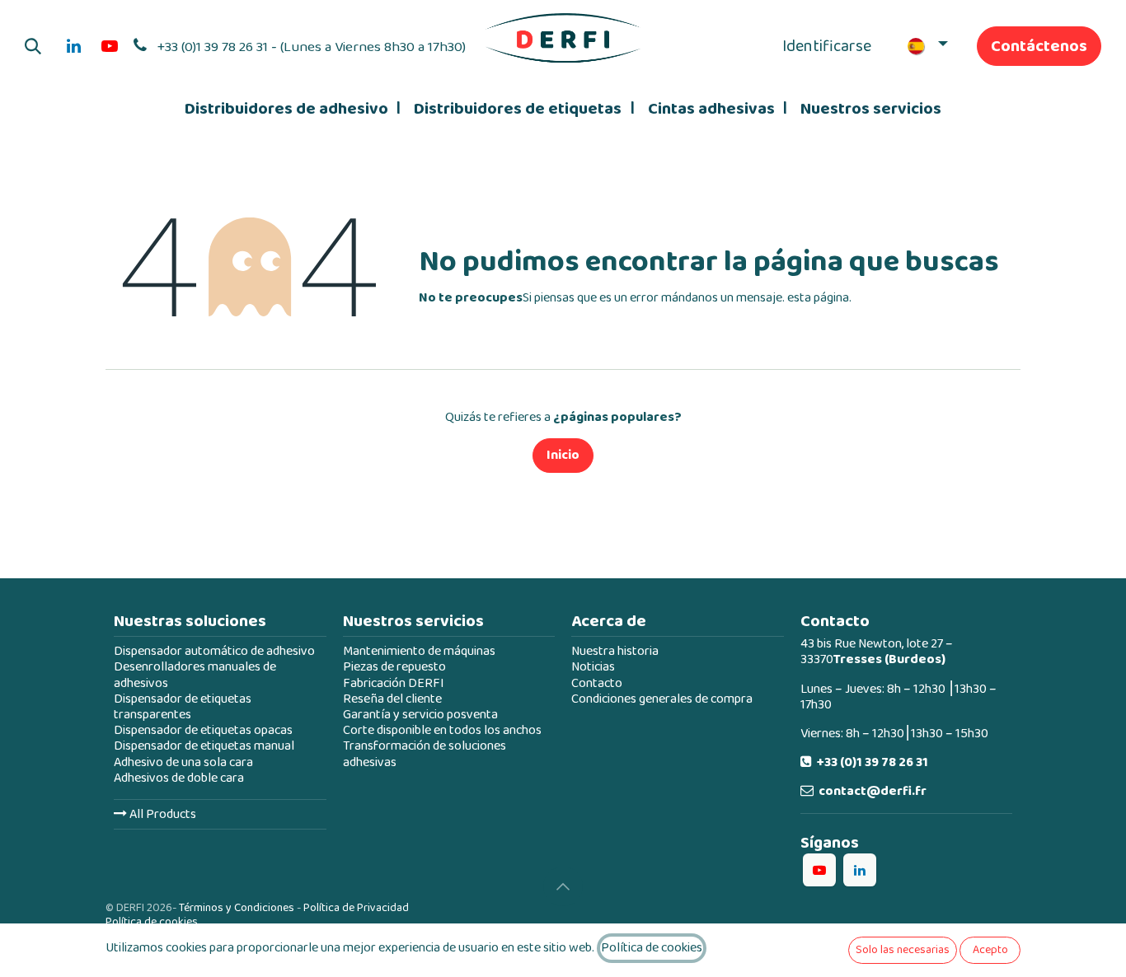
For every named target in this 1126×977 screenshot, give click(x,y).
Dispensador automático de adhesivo (214, 651)
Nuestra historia (615, 651)
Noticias (593, 667)
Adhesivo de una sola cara (183, 762)
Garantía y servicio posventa (420, 714)
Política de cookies (152, 922)
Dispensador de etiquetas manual (204, 746)
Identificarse (826, 46)
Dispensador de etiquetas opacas (203, 730)
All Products (161, 814)
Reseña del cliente (392, 699)
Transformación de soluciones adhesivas (424, 754)
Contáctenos (1039, 46)
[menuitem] (292, 108)
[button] (33, 46)
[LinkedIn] (73, 46)
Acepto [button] (990, 950)
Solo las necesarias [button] (903, 950)
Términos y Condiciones (236, 908)
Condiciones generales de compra (662, 699)
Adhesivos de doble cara (179, 778)
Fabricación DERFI (393, 683)
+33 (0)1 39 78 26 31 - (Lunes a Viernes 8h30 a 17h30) (311, 46)
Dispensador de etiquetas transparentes (182, 707)
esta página (818, 297)
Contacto (596, 683)
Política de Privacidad (356, 908)
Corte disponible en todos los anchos (442, 730)
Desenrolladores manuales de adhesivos (195, 675)
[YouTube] (109, 46)
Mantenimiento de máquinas (419, 651)
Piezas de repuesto (394, 667)
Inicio (563, 455)
